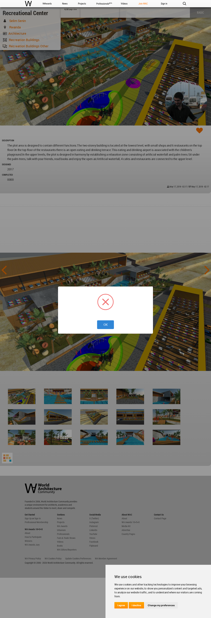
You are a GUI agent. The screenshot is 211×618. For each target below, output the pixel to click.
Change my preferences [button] (161, 605)
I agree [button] (121, 605)
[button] (184, 3)
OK (106, 324)
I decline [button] (136, 605)
